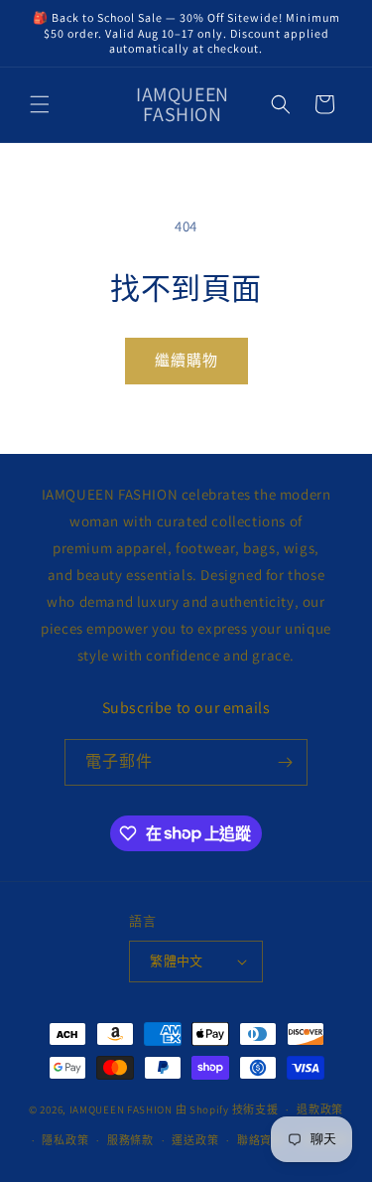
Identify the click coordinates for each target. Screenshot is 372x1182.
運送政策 (195, 1140)
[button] (40, 104)
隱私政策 (65, 1140)
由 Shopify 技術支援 (227, 1109)
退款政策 (320, 1109)
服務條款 (130, 1140)
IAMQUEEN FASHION (122, 1109)
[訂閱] (285, 762)
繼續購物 (186, 360)
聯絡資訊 (260, 1140)
